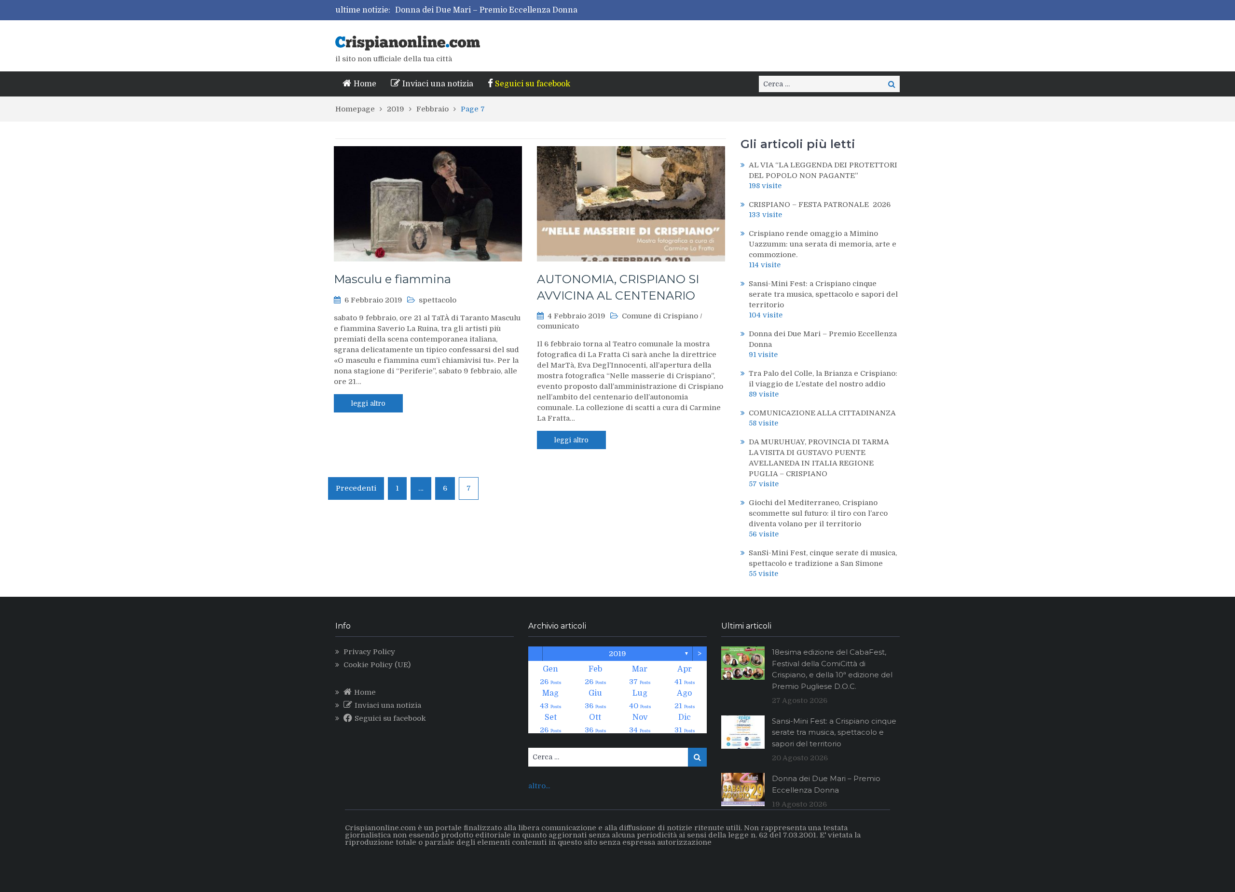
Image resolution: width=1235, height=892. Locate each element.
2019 (617, 653)
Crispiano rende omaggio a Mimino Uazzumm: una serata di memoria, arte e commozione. (822, 244)
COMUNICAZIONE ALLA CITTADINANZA (822, 413)
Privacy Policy (369, 651)
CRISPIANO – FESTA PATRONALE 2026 (820, 204)
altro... (539, 786)
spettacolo (437, 300)
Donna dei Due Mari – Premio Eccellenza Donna (486, 10)
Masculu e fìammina (392, 279)
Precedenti (356, 488)
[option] (534, 10)
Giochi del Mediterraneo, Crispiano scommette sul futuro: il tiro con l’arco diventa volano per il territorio (818, 513)
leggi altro (368, 403)
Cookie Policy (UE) (377, 664)
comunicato (558, 326)
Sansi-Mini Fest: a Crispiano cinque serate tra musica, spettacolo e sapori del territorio (823, 294)
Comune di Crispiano (660, 316)
